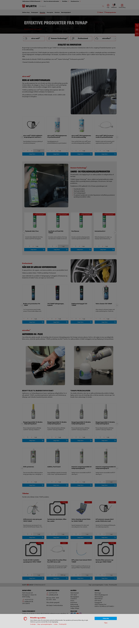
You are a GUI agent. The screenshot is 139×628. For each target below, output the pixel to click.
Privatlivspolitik (62, 624)
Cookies (56, 624)
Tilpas (105, 623)
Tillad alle (106, 618)
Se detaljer (33, 624)
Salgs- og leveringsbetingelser (44, 624)
